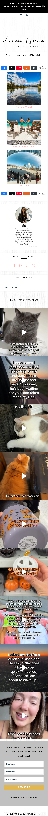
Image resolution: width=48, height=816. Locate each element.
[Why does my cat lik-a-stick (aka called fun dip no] (24, 428)
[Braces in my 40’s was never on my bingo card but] (24, 715)
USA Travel (24, 185)
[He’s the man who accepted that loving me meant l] (24, 620)
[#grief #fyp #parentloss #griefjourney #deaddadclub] (24, 380)
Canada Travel (24, 107)
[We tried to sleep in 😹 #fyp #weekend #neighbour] (24, 332)
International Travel (24, 146)
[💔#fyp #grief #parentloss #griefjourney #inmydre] (24, 668)
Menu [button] (25, 15)
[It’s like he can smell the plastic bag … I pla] (24, 476)
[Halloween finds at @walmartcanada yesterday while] (24, 524)
